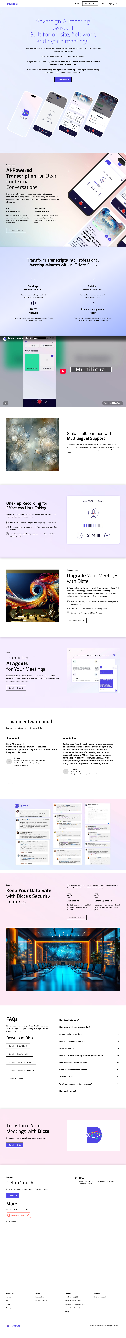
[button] (113, 3)
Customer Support (100, 1297)
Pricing (67, 1311)
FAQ (7, 1301)
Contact (8, 1297)
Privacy (8, 1308)
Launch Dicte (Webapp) (72, 1308)
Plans (102, 3)
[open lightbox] (93, 520)
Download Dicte (90, 3)
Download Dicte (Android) (73, 1301)
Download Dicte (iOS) (71, 1297)
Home (77, 3)
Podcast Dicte (39, 1297)
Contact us (13, 1195)
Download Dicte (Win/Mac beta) (75, 1304)
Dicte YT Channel (41, 1301)
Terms (8, 1304)
